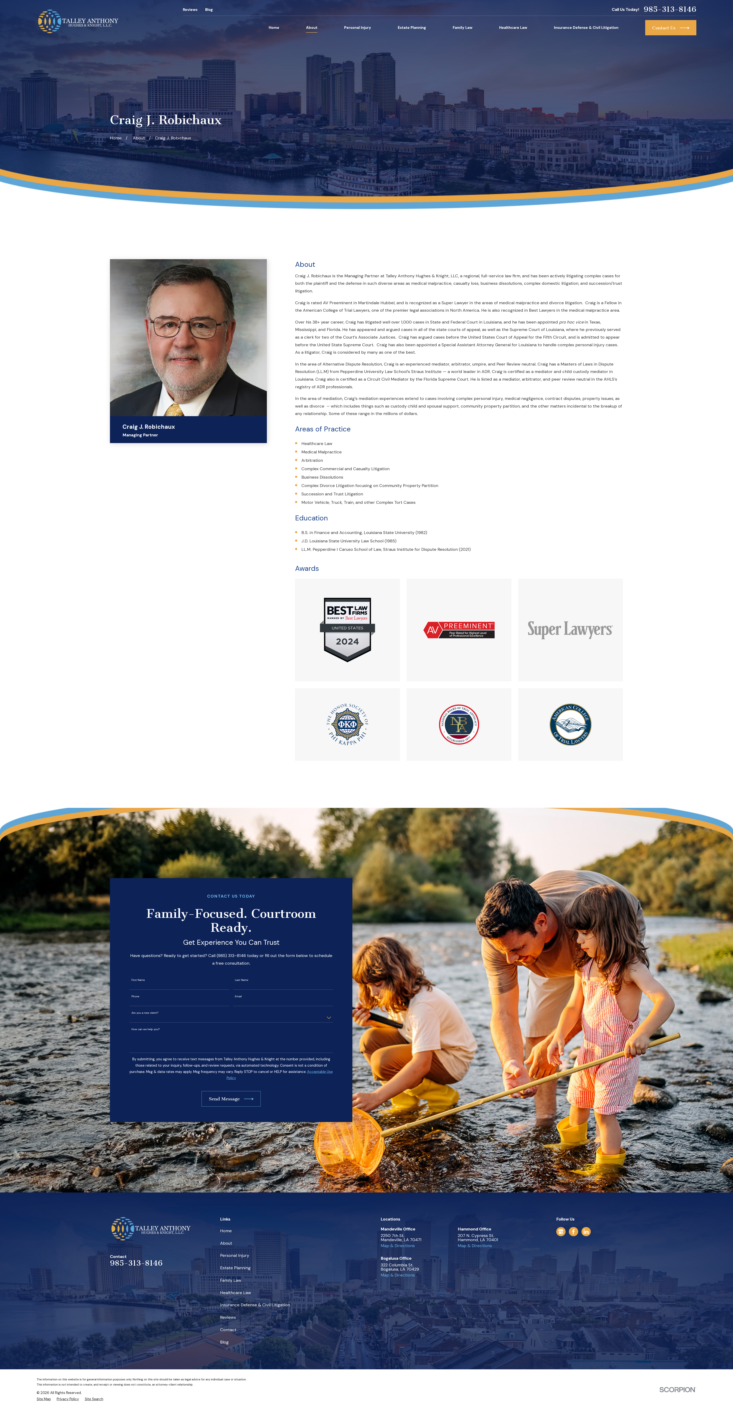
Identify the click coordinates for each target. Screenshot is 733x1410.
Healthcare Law (235, 1292)
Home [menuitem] (274, 27)
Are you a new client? (145, 1012)
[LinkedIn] (586, 1231)
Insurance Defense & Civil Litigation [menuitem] (586, 27)
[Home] (78, 21)
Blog (209, 9)
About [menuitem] (311, 27)
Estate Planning (235, 1268)
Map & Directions (398, 1245)
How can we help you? (146, 1029)
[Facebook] (573, 1231)
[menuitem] (44, 1399)
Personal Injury (234, 1255)
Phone (135, 996)
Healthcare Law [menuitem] (513, 27)
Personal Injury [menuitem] (357, 27)
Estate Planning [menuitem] (412, 27)
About (226, 1243)
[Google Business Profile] (560, 1231)
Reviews (190, 9)
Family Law (230, 1280)
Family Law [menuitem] (462, 27)
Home (226, 1231)
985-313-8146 (670, 9)
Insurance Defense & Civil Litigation (255, 1305)
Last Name (241, 980)
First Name (138, 980)
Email (238, 996)
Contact (228, 1329)
